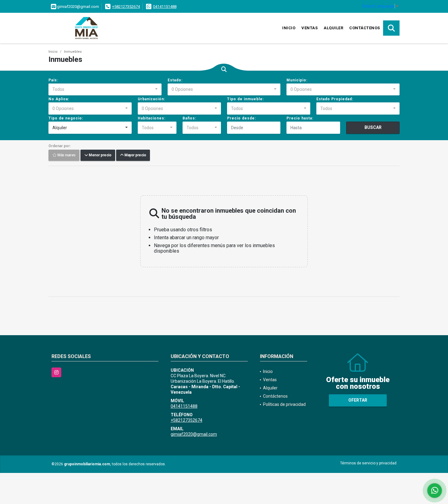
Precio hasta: (299, 118)
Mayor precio (134, 155)
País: (53, 80)
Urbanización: (151, 99)
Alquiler (333, 28)
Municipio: (297, 80)
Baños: (189, 118)
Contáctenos (364, 28)
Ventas (309, 28)
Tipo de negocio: (65, 118)
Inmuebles (73, 52)
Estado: (175, 80)
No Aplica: (58, 99)
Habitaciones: (151, 118)
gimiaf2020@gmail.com (194, 434)
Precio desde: (241, 118)
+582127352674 (126, 6)
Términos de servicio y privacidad (368, 463)
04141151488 (164, 6)
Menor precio (99, 155)
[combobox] (105, 89)
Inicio (288, 28)
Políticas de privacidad (284, 404)
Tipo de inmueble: (245, 99)
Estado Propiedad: (334, 99)
